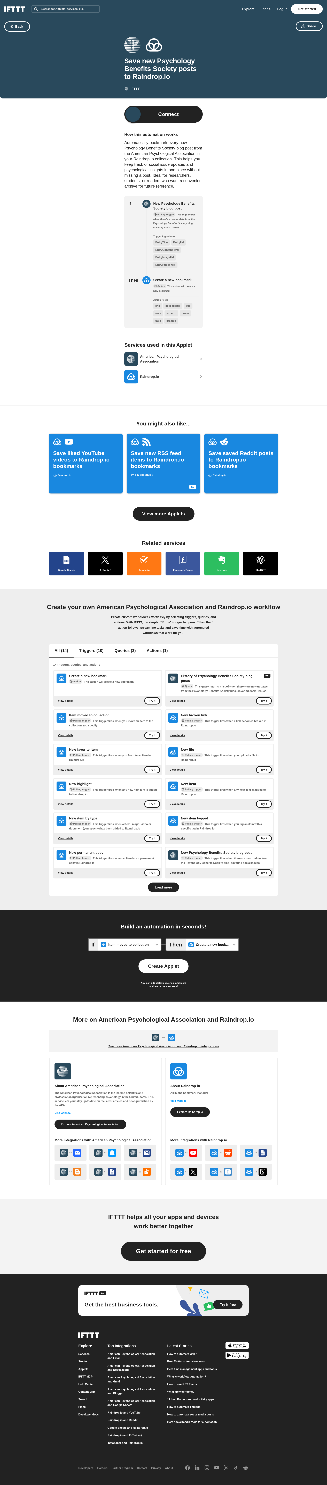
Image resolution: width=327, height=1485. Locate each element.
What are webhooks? (180, 1391)
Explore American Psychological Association (90, 1124)
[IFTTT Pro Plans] (267, 678)
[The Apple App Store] (237, 1346)
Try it (152, 700)
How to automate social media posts (190, 1414)
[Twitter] (226, 1468)
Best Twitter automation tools (186, 1361)
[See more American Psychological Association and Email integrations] (70, 1153)
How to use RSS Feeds (182, 1384)
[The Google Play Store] (237, 1356)
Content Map (86, 1391)
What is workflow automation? (186, 1376)
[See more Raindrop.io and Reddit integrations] (221, 1153)
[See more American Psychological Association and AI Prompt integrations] (140, 1172)
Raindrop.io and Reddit (122, 1420)
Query (188, 686)
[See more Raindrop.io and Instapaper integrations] (221, 1172)
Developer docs (88, 1414)
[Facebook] (187, 1468)
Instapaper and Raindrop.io (125, 1442)
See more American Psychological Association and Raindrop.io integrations (163, 1046)
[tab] (61, 651)
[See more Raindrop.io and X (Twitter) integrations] (186, 1172)
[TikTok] (236, 1468)
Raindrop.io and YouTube (124, 1412)
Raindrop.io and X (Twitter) (124, 1435)
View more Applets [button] (163, 513)
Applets (83, 1369)
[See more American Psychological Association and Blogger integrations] (70, 1172)
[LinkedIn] (197, 1468)
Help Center (86, 1384)
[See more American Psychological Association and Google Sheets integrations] (105, 1172)
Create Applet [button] (163, 966)
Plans (265, 9)
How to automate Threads (183, 1406)
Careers (102, 1468)
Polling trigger (81, 720)
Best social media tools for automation (192, 1422)
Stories (83, 1361)
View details (65, 700)
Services (84, 1354)
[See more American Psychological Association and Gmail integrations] (140, 1153)
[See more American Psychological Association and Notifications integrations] (105, 1153)
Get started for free (163, 1251)
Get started (307, 9)
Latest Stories (179, 1346)
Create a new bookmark (172, 280)
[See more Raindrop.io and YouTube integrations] (186, 1153)
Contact (142, 1468)
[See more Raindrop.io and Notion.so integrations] (256, 1172)
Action (77, 681)
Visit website (62, 1113)
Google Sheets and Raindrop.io (127, 1427)
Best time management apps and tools (192, 1369)
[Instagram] (207, 1468)
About (169, 1468)
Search (83, 1399)
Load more (163, 887)
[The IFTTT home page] (14, 9)
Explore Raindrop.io (190, 1112)
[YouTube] (217, 1468)
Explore (248, 9)
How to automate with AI (182, 1354)
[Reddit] (246, 1468)
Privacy (156, 1468)
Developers (85, 1468)
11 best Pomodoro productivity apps (190, 1399)
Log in (282, 9)
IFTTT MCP (85, 1376)
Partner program (122, 1468)
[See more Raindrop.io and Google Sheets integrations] (256, 1153)
